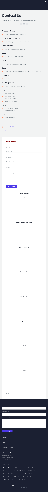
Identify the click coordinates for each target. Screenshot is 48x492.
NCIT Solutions (35, 485)
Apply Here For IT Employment (12, 127)
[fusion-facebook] (21, 24)
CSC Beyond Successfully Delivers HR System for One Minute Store (18, 476)
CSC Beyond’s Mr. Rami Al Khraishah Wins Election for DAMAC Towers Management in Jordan (24, 470)
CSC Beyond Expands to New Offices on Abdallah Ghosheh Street (17, 473)
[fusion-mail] (24, 24)
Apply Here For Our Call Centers (13, 130)
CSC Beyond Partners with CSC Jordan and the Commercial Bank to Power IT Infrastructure (23, 467)
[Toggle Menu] (45, 1)
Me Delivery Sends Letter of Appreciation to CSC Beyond (15, 479)
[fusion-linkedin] (27, 24)
